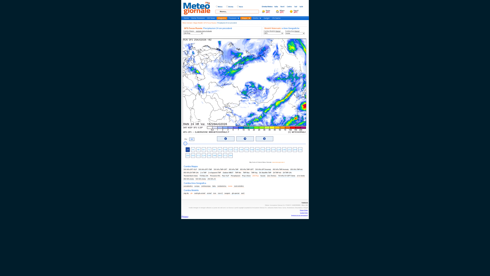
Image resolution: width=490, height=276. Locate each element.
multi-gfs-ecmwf (199, 193)
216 (273, 149)
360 (220, 155)
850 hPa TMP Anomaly (281, 169)
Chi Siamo (276, 18)
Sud (295, 6)
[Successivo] (264, 138)
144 (241, 149)
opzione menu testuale (204, 31)
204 (268, 149)
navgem (227, 193)
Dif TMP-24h (287, 173)
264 (295, 149)
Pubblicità (305, 202)
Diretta (255, 18)
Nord (282, 6)
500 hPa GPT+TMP (205, 169)
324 (203, 155)
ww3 (242, 193)
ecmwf (209, 193)
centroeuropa (206, 186)
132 (236, 149)
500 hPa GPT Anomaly (263, 169)
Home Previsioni (198, 18)
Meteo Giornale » (187, 23)
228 (278, 149)
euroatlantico (188, 186)
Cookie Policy (304, 213)
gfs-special (235, 193)
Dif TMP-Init (277, 173)
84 (214, 149)
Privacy (185, 217)
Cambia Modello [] (272, 31)
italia (214, 186)
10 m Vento (301, 176)
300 (193, 155)
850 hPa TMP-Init (296, 169)
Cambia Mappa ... (197, 31)
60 (204, 149)
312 (198, 155)
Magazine (222, 18)
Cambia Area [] (292, 31)
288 (187, 155)
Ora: (185, 139)
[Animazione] (245, 138)
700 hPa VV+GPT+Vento (286, 176)
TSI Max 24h (204, 176)
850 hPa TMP (233, 169)
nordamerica (221, 186)
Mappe (244, 18)
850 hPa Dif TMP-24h (191, 173)
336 (209, 155)
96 (220, 149)
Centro (289, 6)
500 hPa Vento (201, 179)
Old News (211, 18)
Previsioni (232, 18)
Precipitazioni (235, 176)
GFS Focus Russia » (210, 23)
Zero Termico (271, 176)
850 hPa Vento (189, 179)
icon (214, 193)
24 (187, 149)
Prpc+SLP (225, 176)
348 (214, 155)
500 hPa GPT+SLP (190, 169)
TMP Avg (254, 173)
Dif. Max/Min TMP (265, 173)
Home (186, 18)
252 (289, 149)
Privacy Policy (304, 210)
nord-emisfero (239, 186)
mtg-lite (186, 193)
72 (209, 149)
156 (246, 149)
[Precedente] (225, 138)
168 (252, 149)
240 (284, 149)
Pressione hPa (215, 176)
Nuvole (262, 176)
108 (225, 149)
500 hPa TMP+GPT (220, 169)
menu (278, 31)
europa (196, 186)
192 (262, 149)
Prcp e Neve (246, 176)
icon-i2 (220, 193)
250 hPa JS (212, 179)
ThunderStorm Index (191, 176)
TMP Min (238, 173)
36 (193, 149)
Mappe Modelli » (198, 23)
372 (225, 155)
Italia (276, 6)
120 (230, 149)
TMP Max (246, 173)
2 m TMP (203, 173)
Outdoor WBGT (228, 173)
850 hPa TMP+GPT (247, 169)
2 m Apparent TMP (214, 173)
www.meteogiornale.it (278, 162)
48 (198, 149)
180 (257, 149)
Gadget (267, 18)
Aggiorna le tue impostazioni (299, 215)
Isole (301, 6)
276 (300, 149)
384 (230, 155)
